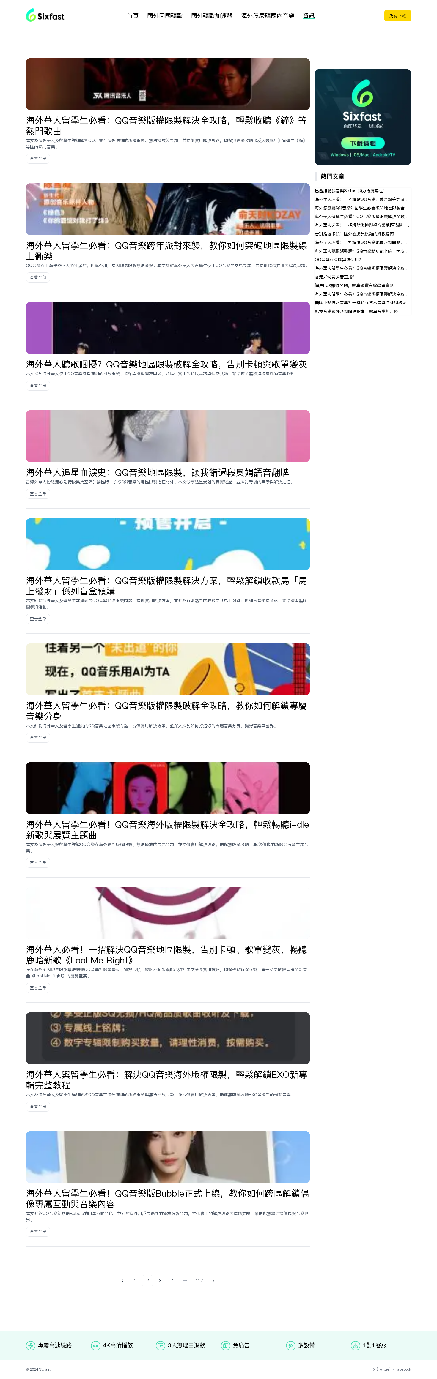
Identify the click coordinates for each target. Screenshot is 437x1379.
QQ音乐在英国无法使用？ (339, 260)
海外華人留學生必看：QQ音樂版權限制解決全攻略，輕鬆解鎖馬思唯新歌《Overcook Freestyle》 (363, 217)
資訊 (309, 16)
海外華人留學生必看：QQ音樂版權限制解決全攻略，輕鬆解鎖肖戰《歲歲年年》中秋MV (363, 268)
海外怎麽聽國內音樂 (268, 16)
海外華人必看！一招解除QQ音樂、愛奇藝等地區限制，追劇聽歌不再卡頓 (363, 199)
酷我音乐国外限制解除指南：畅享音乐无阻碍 (356, 311)
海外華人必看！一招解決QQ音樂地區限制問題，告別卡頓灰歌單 (363, 242)
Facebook (403, 1369)
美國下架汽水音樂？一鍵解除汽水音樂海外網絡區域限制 (363, 303)
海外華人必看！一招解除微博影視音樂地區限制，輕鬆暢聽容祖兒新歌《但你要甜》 (363, 225)
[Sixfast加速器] (45, 15)
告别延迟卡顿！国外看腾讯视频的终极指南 (354, 234)
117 (199, 1281)
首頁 (133, 16)
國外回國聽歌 (165, 16)
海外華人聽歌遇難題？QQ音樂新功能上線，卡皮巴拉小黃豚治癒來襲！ (363, 251)
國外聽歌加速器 (212, 16)
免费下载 (397, 16)
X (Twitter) (382, 1369)
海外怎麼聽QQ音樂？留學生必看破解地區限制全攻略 (363, 208)
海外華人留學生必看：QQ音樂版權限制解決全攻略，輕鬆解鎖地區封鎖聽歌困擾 (363, 294)
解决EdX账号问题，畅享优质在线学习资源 (354, 285)
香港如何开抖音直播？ (335, 277)
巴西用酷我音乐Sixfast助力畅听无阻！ (351, 191)
